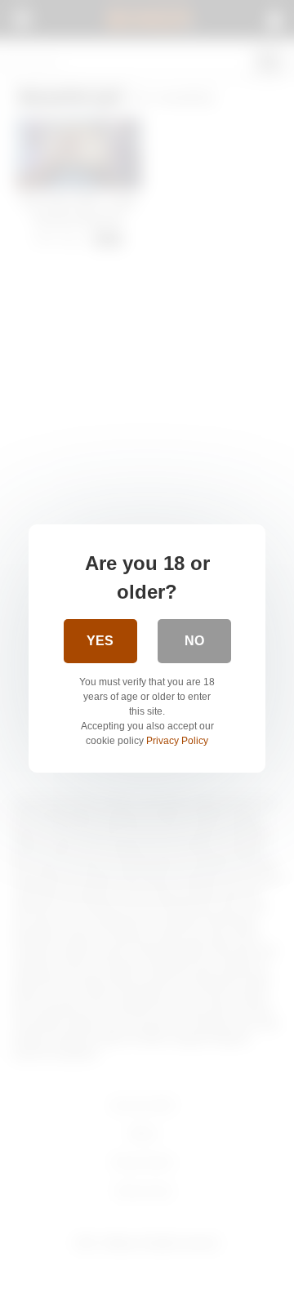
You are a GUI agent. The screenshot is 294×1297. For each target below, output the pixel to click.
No (194, 641)
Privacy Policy (177, 741)
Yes (100, 641)
